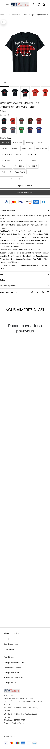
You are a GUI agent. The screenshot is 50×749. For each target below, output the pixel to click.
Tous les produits (14, 15)
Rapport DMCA (9, 736)
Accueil (2, 15)
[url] (15, 723)
